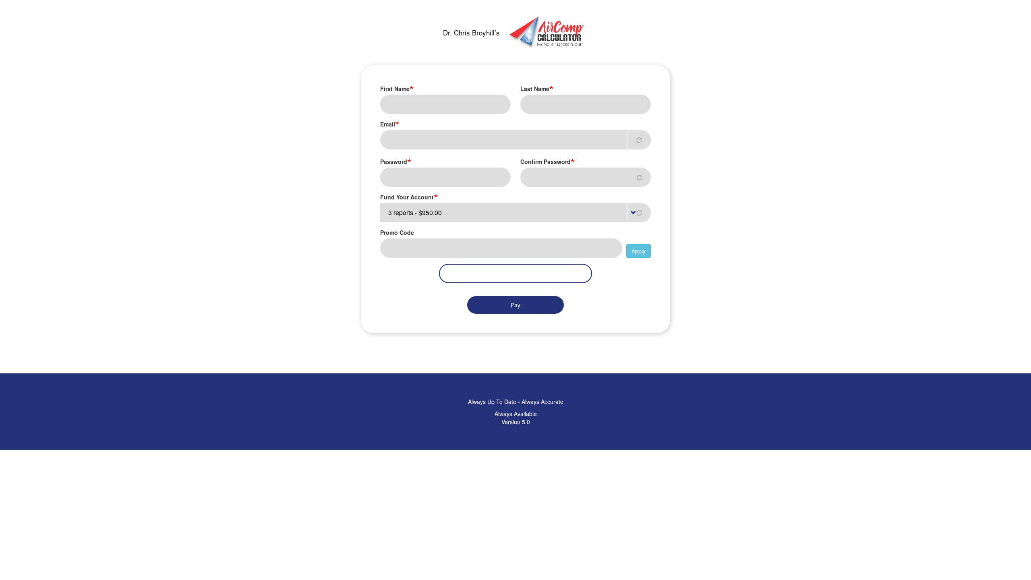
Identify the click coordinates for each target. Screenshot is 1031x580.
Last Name (534, 89)
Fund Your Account (407, 197)
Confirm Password (545, 161)
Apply (638, 251)
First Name (395, 89)
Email (387, 124)
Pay (515, 305)
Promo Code (397, 232)
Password (393, 161)
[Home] (546, 32)
